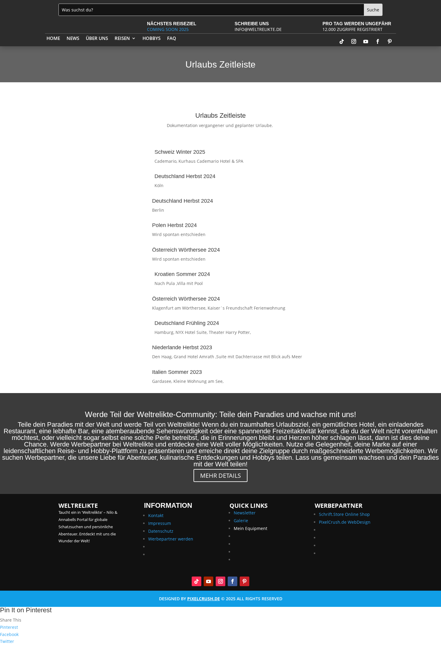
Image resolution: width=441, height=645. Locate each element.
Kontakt (156, 515)
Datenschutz (160, 531)
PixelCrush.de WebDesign (344, 522)
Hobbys (151, 38)
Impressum (159, 523)
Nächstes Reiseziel (171, 23)
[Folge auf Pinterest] (389, 41)
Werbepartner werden (170, 539)
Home (53, 38)
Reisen (122, 38)
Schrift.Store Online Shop (344, 514)
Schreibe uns (252, 23)
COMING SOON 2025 (168, 29)
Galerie (241, 520)
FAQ (171, 38)
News (73, 38)
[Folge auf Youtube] (365, 41)
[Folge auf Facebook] (377, 41)
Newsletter (245, 513)
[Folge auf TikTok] (341, 41)
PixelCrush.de (203, 598)
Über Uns (97, 38)
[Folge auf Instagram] (353, 41)
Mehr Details (220, 475)
